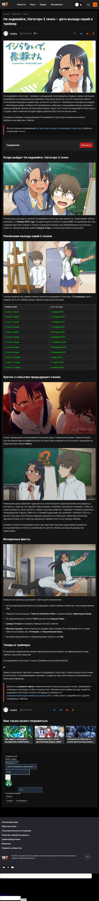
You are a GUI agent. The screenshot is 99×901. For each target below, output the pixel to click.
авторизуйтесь (12, 761)
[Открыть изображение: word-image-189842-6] (49, 570)
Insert (24, 900)
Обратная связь (9, 826)
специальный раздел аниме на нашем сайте (29, 695)
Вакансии (6, 844)
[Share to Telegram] (81, 33)
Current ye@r (11, 789)
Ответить (5, 895)
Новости (21, 4)
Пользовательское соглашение (16, 831)
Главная (6, 14)
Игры (32, 4)
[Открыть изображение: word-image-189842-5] (49, 474)
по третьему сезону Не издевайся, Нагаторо (59, 128)
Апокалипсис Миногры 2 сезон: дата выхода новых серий (80, 741)
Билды (43, 4)
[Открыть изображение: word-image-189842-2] (49, 189)
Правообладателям (11, 839)
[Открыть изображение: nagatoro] (49, 67)
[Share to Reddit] (87, 33)
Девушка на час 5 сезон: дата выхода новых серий (48, 740)
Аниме (25, 14)
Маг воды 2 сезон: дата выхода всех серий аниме (17, 740)
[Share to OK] (93, 33)
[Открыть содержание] (95, 4)
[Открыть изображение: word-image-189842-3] (49, 267)
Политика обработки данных (15, 835)
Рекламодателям (10, 822)
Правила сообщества (12, 848)
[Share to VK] (74, 33)
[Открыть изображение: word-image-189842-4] (49, 408)
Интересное (56, 4)
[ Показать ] (86, 145)
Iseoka (13, 33)
